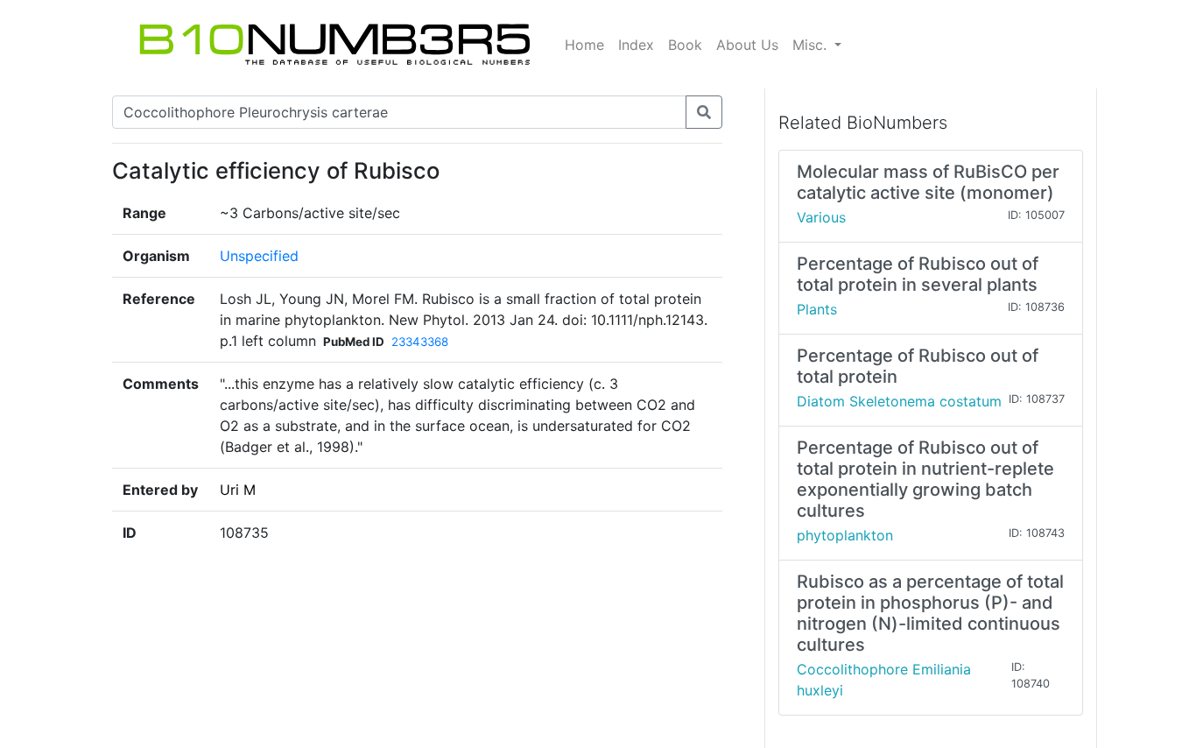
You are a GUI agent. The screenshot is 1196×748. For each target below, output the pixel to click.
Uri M (238, 489)
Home (584, 44)
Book (685, 44)
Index (636, 44)
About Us (747, 44)
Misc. (811, 44)
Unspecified (259, 256)
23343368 (419, 342)
